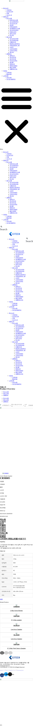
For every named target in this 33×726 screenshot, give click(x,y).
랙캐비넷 (12, 64)
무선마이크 (13, 57)
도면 (2, 523)
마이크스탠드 (13, 60)
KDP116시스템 (14, 20)
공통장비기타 (13, 69)
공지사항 (9, 77)
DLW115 (17, 625)
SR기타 (12, 52)
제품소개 (5, 16)
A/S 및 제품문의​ (10, 79)
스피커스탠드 (13, 50)
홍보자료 (9, 74)
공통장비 (9, 54)
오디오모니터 (13, 23)
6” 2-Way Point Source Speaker (16, 648)
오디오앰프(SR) (14, 40)
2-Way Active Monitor (16, 610)
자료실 (5, 71)
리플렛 (3, 525)
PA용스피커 (13, 32)
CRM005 (16, 607)
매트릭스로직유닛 (15, 43)
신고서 (3, 535)
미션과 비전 (9, 11)
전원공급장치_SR (15, 45)
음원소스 (12, 55)
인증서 (3, 529)
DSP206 (16, 644)
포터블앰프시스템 (15, 28)
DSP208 (16, 616)
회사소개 (5, 8)
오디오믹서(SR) (14, 38)
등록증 (3, 537)
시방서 (3, 521)
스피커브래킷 (13, 49)
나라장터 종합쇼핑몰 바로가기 (13, 539)
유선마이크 (13, 59)
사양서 (3, 527)
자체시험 (4, 533)
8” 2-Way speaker (16, 620)
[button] (16, 115)
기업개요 (9, 10)
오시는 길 (9, 15)
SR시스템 (9, 37)
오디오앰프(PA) (14, 21)
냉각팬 (11, 25)
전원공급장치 (13, 27)
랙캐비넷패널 (13, 65)
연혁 (7, 13)
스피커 (11, 47)
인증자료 (9, 72)
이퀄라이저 (13, 42)
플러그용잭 (13, 67)
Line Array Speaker (16, 629)
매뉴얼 (3, 519)
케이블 (11, 62)
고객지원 (5, 76)
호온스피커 (13, 33)
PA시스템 (9, 18)
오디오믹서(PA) (14, 30)
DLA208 (16, 635)
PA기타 (12, 35)
